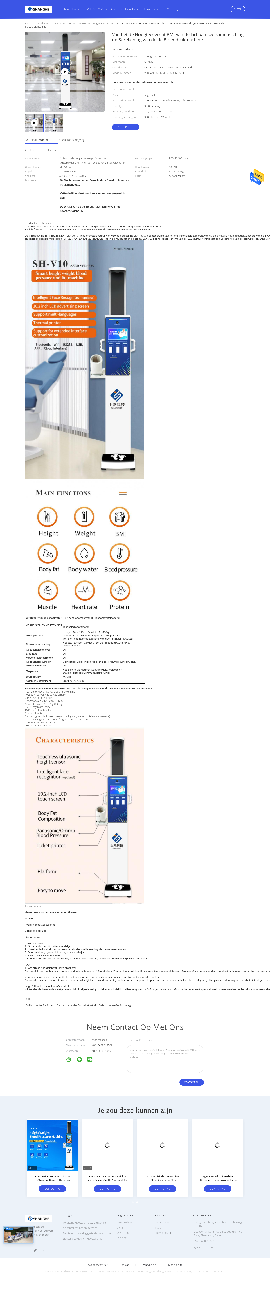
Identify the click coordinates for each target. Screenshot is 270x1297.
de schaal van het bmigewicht (80, 1228)
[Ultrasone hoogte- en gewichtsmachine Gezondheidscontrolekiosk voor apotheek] (217, 1145)
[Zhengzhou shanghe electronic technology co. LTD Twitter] (35, 1250)
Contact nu (125, 127)
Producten (78, 9)
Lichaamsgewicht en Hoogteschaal (82, 1238)
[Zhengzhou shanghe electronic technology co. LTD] (71, 1060)
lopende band (163, 1232)
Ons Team (123, 1232)
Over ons (116, 9)
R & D (158, 1227)
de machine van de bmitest (40, 1005)
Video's (91, 9)
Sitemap (124, 1265)
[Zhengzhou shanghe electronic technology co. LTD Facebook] (27, 1250)
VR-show (103, 9)
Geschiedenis (124, 1222)
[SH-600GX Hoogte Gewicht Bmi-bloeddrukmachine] (162, 1145)
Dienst (120, 1227)
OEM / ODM (162, 1222)
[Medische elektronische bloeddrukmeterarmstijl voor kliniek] (107, 1145)
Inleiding (121, 1238)
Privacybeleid (148, 1265)
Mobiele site (175, 1265)
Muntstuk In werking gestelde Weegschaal (87, 1233)
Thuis (66, 9)
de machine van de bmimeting (115, 1005)
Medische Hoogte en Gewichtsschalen (85, 1222)
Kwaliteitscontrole (154, 9)
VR (168, 9)
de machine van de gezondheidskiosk (76, 1005)
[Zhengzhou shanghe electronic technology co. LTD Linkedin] (43, 1250)
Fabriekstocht (133, 9)
